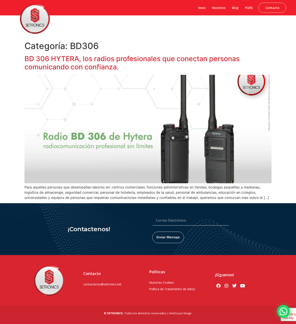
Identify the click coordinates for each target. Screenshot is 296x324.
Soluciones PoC (214, 25)
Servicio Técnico (274, 25)
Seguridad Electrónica (184, 25)
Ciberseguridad (94, 25)
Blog (235, 8)
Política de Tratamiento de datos (172, 289)
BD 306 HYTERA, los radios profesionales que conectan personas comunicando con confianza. (132, 62)
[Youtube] (242, 285)
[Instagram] (226, 285)
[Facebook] (218, 285)
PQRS (249, 8)
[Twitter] (234, 285)
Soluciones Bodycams (244, 25)
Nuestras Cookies (161, 282)
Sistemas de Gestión (122, 25)
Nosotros (219, 8)
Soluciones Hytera (153, 25)
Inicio (202, 8)
